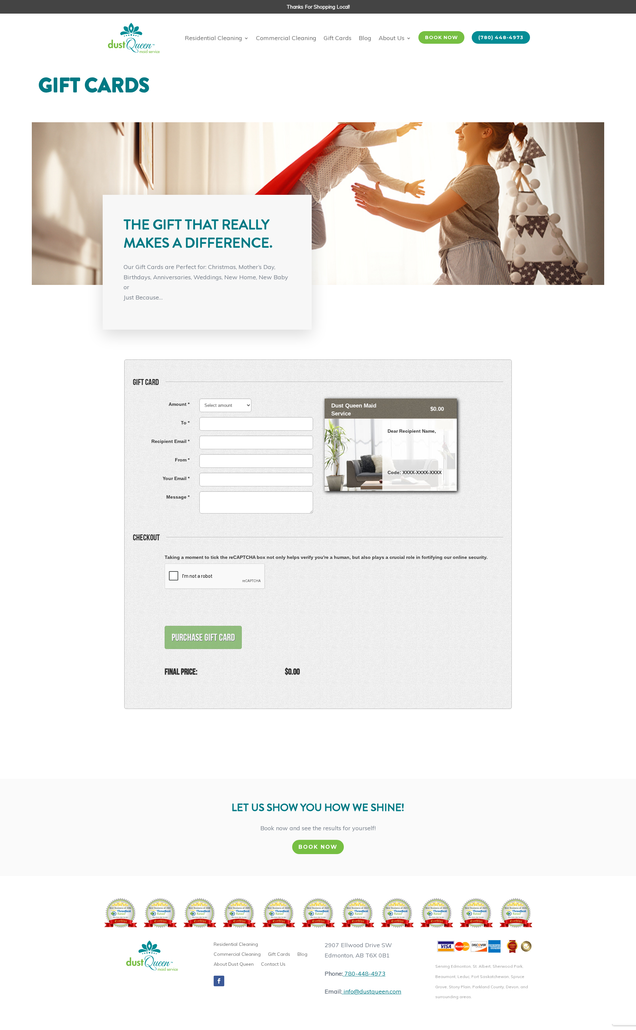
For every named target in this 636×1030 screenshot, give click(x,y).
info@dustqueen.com (372, 991)
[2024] (436, 913)
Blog (365, 38)
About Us (391, 38)
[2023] (397, 913)
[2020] (278, 913)
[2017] (160, 913)
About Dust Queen (234, 964)
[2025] (476, 913)
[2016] (120, 913)
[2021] (318, 913)
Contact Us (273, 964)
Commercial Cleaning (286, 38)
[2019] (239, 913)
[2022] (357, 913)
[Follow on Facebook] (219, 981)
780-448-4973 (365, 973)
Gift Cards (337, 38)
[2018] (199, 913)
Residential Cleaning (213, 38)
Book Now (318, 847)
